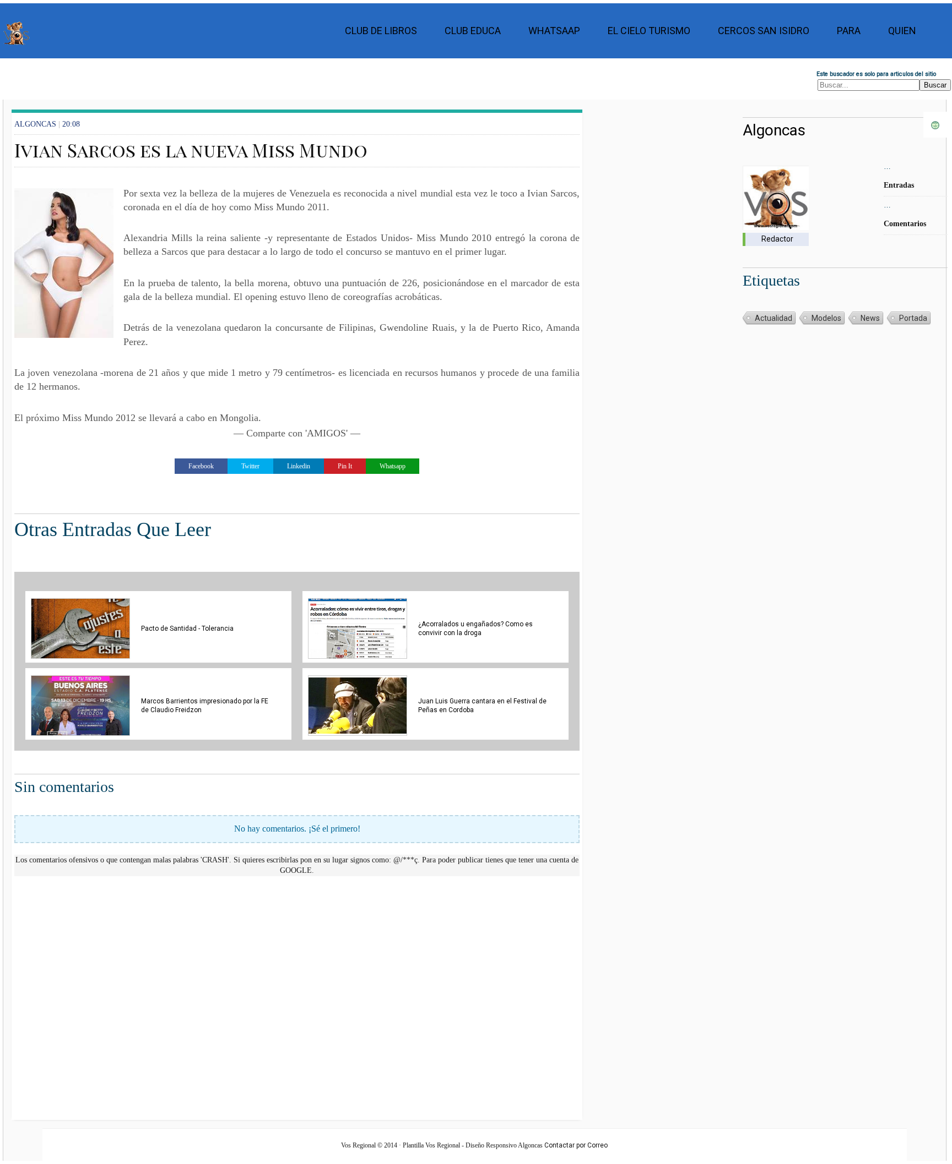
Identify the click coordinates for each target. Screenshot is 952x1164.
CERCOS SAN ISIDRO (763, 30)
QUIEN (902, 30)
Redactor (777, 238)
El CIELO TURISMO (649, 30)
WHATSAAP (554, 30)
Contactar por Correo (576, 1145)
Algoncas (774, 130)
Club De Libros (381, 30)
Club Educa (473, 30)
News (870, 318)
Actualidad (773, 318)
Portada (913, 318)
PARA (849, 30)
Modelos (826, 318)
